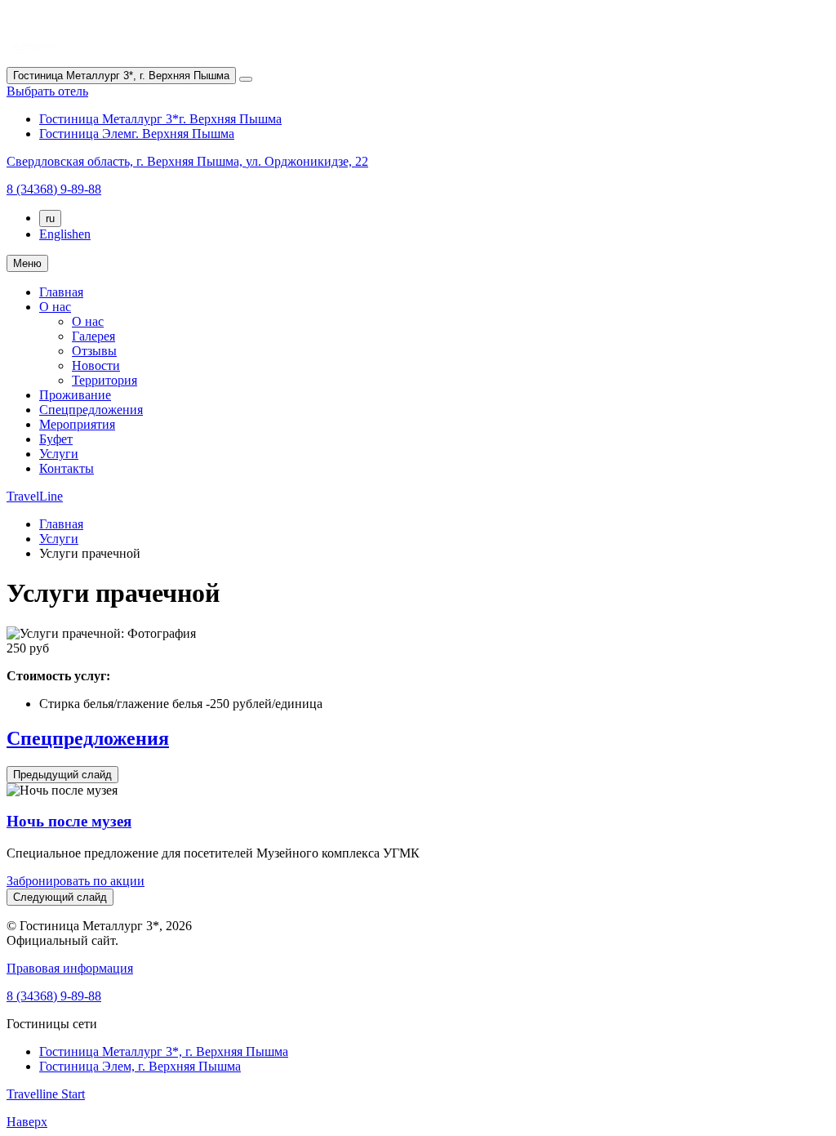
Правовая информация (70, 968)
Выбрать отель (47, 91)
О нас (55, 307)
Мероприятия (77, 424)
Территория (104, 380)
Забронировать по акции (76, 881)
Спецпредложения (91, 410)
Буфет (56, 439)
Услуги (58, 454)
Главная (61, 292)
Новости (96, 365)
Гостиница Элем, (140, 1066)
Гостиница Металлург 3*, (163, 1051)
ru (50, 218)
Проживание (75, 395)
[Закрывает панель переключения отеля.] (245, 79)
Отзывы (94, 351)
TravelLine (35, 496)
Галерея (93, 336)
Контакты (66, 468)
